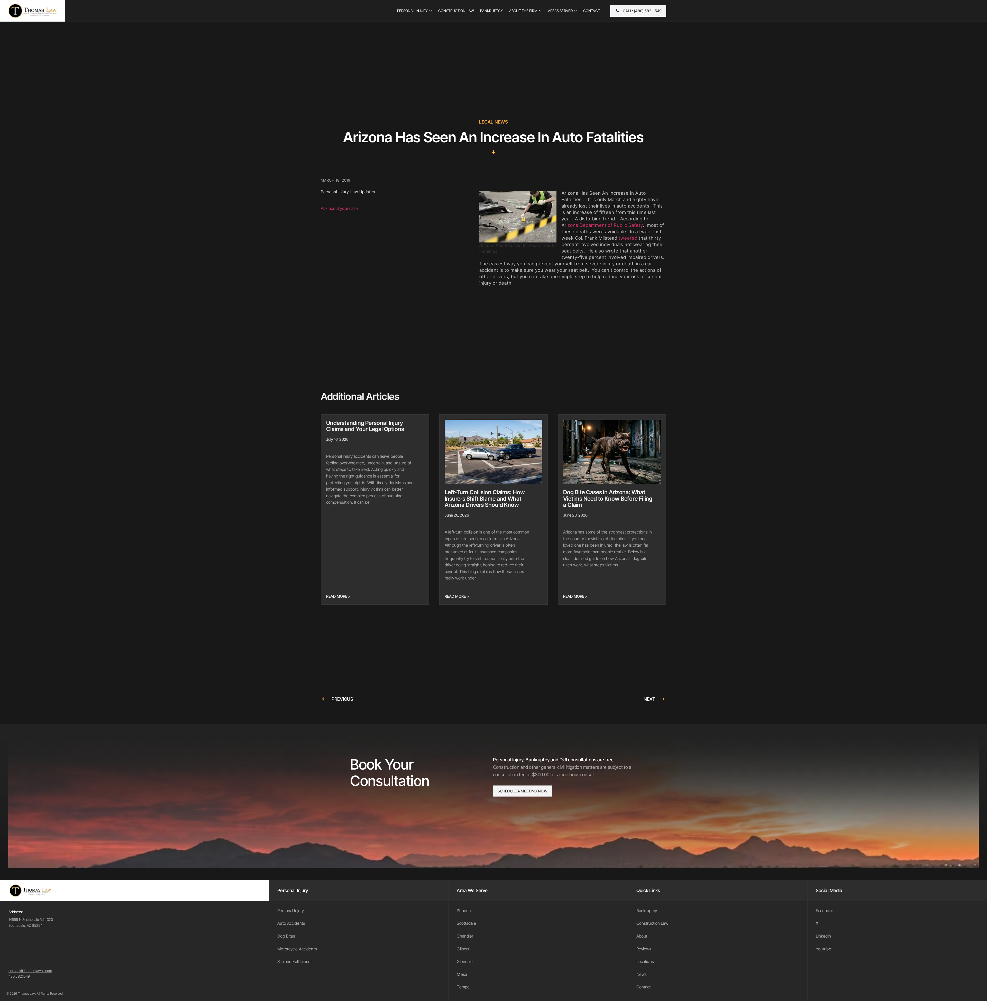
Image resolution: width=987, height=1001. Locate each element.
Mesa (462, 974)
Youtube (823, 948)
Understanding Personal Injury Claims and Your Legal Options (365, 425)
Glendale (465, 961)
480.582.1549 (19, 976)
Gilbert (463, 948)
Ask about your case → (342, 208)
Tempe (463, 986)
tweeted (628, 238)
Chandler (465, 936)
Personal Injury (290, 910)
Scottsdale (466, 923)
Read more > (338, 596)
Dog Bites (286, 936)
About (641, 936)
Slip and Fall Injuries (295, 961)
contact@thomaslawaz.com (30, 970)
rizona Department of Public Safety (604, 225)
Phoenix (464, 910)
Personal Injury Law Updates (348, 191)
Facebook (825, 910)
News (641, 974)
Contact (643, 986)
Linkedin (823, 936)
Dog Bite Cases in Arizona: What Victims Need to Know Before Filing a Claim (607, 498)
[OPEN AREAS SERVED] (575, 10)
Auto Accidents (291, 923)
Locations (645, 961)
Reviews (644, 948)
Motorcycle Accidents (297, 948)
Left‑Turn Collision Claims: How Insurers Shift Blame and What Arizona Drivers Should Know (485, 498)
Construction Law (652, 923)
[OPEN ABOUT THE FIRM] (540, 10)
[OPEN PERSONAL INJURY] (430, 10)
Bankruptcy (646, 910)
